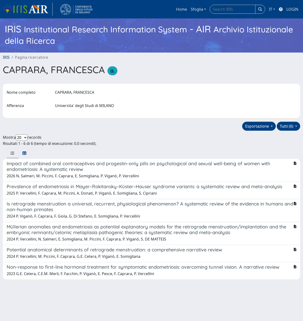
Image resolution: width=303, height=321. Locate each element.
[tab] (12, 153)
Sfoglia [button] (197, 9)
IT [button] (270, 9)
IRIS (6, 57)
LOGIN (292, 9)
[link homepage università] (76, 9)
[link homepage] (28, 9)
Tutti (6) (287, 126)
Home (181, 9)
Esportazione (257, 126)
